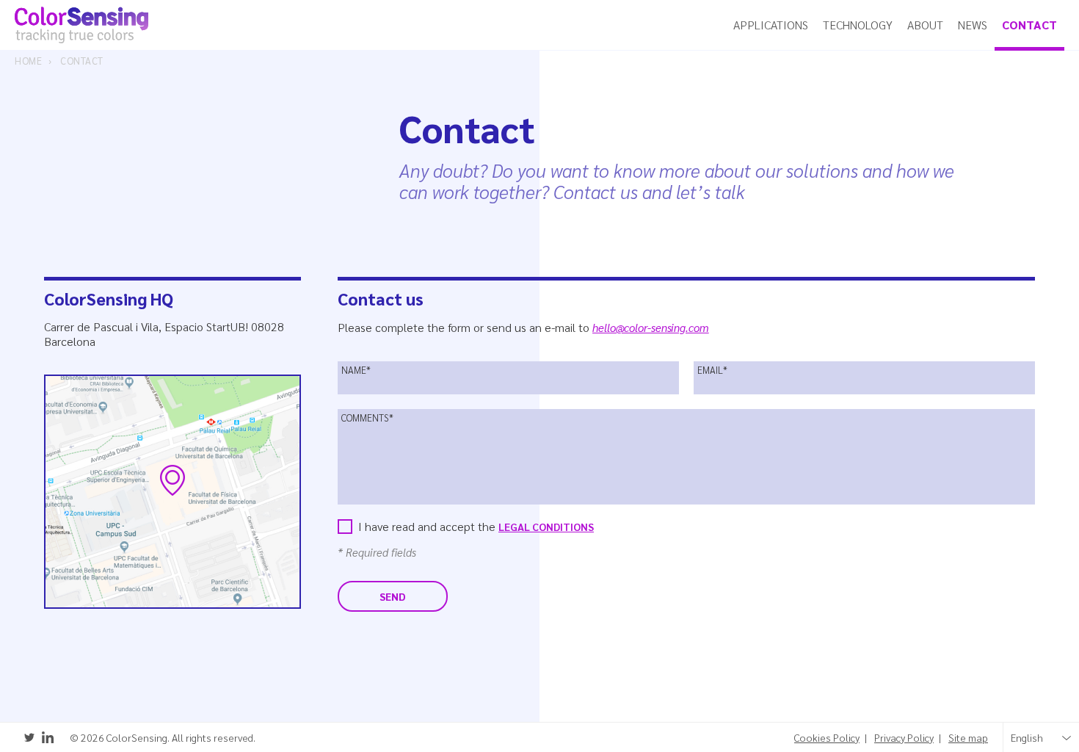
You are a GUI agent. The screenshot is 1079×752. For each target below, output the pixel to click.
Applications (770, 24)
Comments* (367, 418)
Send (392, 596)
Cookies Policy (827, 737)
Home (28, 61)
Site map (968, 737)
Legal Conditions (546, 526)
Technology (858, 24)
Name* (356, 370)
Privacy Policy (904, 737)
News (972, 24)
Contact (1029, 24)
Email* (712, 370)
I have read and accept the (476, 526)
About (925, 24)
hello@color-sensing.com (650, 327)
